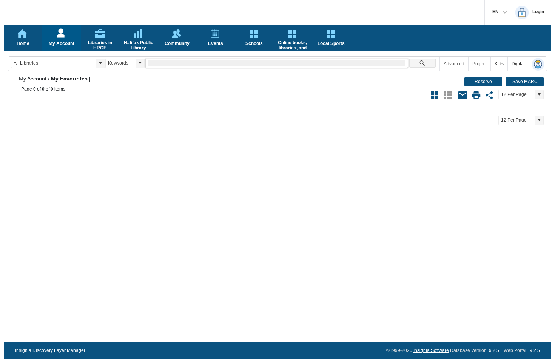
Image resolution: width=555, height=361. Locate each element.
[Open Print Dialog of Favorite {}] (476, 95)
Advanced (454, 63)
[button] (100, 63)
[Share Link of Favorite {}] (489, 95)
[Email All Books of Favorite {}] (463, 95)
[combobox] (53, 63)
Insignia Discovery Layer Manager (50, 350)
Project (479, 63)
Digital (518, 63)
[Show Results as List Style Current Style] (447, 95)
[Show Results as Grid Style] (434, 95)
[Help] (538, 64)
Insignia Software (431, 350)
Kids (499, 63)
